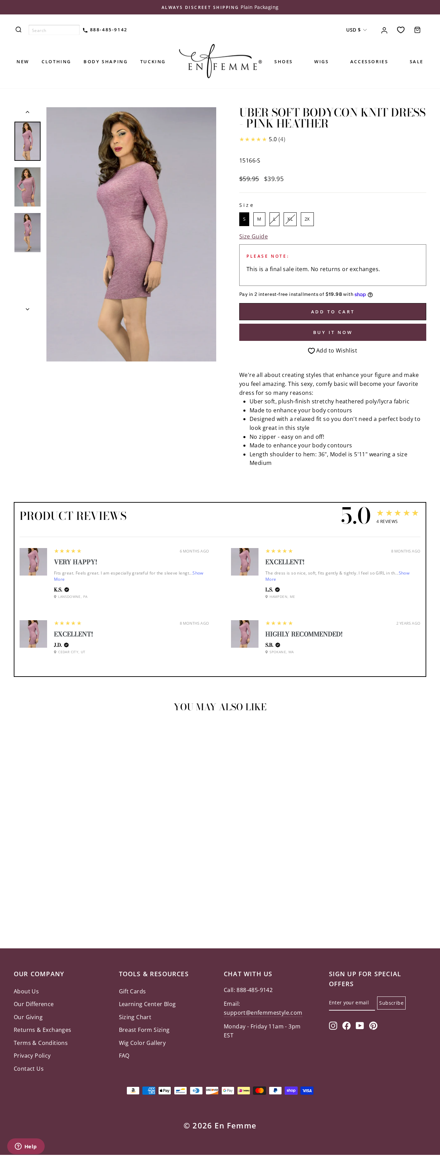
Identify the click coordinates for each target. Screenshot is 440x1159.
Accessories (369, 61)
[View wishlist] (400, 30)
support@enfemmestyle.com (263, 1012)
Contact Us (29, 1068)
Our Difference (34, 1004)
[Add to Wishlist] (22, 737)
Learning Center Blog (147, 1004)
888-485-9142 (108, 29)
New (22, 61)
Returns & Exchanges (43, 1030)
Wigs (321, 61)
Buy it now (333, 332)
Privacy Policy (32, 1055)
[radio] (244, 219)
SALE (417, 61)
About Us (26, 991)
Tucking (153, 61)
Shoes (283, 61)
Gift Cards (132, 991)
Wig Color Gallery (142, 1043)
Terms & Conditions (41, 1043)
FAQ (124, 1055)
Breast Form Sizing (144, 1030)
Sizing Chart (135, 1017)
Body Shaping (106, 61)
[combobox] (54, 30)
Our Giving (28, 1017)
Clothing (56, 61)
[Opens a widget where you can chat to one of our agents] (26, 1147)
